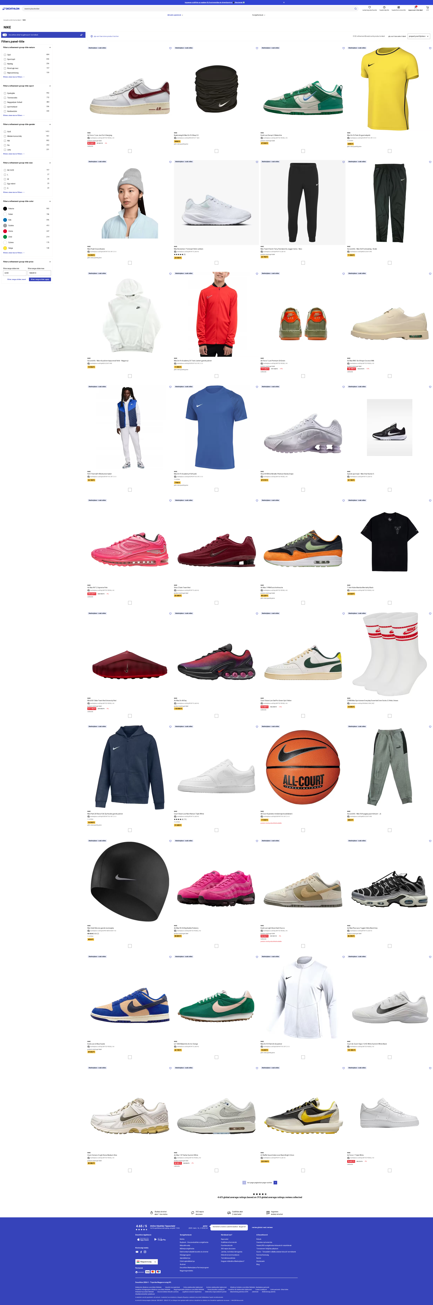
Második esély (185, 1245)
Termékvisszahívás (228, 1258)
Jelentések (255, 1292)
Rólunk (258, 1239)
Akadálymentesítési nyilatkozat (145, 1294)
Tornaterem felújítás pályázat (267, 1249)
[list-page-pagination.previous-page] (244, 1182)
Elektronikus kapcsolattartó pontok (215, 1292)
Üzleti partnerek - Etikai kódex (279, 1289)
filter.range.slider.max (36, 268)
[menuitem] (175, 15)
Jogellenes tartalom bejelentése (192, 1292)
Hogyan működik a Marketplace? (232, 1261)
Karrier (258, 1258)
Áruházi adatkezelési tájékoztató (216, 1287)
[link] (262, 1227)
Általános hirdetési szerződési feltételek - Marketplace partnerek (249, 1287)
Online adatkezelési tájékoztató (193, 1287)
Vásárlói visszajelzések (172, 1287)
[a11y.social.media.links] (137, 1252)
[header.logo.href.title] (11, 8)
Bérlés (182, 1239)
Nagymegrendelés (186, 1271)
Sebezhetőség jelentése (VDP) (239, 1292)
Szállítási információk (229, 1242)
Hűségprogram (185, 1255)
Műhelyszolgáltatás (187, 1249)
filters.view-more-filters (12, 77)
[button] (27, 54)
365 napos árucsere (228, 1249)
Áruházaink (260, 1261)
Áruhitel (182, 1264)
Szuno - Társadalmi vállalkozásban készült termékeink (276, 1252)
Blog (258, 1264)
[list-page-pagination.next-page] (275, 1182)
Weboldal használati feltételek (144, 1292)
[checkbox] (27, 209)
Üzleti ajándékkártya (187, 1261)
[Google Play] (161, 1239)
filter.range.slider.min (11, 268)
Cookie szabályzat (261, 1289)
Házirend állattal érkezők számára (167, 1292)
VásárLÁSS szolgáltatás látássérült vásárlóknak (273, 1245)
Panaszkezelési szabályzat (216, 1289)
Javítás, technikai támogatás (231, 1252)
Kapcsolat (224, 1239)
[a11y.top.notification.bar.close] (284, 2)
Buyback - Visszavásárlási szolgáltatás (194, 1242)
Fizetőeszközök (227, 1245)
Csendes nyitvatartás (264, 1242)
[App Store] (144, 1239)
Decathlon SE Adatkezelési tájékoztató (240, 1289)
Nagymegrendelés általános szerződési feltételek (189, 1289)
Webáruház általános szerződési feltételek (148, 1287)
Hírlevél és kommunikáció (230, 1255)
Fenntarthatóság (262, 1255)
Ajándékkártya (185, 1258)
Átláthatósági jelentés (268, 1292)
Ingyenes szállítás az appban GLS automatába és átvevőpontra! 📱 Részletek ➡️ (215, 2)
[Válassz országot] (146, 1262)
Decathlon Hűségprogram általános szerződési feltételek (152, 1289)
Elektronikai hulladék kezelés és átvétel (194, 1252)
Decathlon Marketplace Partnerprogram (194, 1267)
